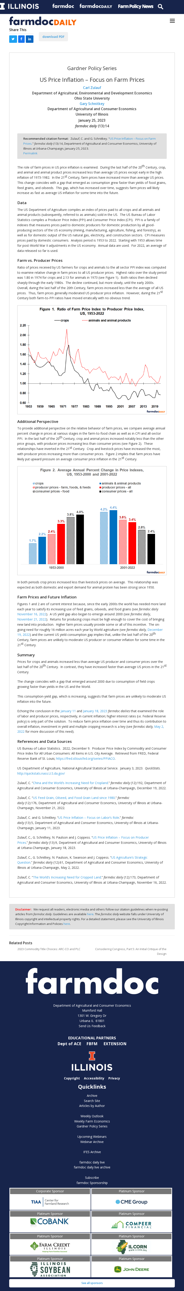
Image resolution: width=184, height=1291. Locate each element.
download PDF (53, 36)
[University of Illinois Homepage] (92, 1061)
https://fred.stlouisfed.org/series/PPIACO (85, 758)
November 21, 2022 (31, 619)
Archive (92, 1095)
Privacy (114, 1078)
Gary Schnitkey (92, 103)
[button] (172, 21)
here (90, 914)
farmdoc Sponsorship (92, 1183)
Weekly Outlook (92, 1116)
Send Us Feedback (92, 1026)
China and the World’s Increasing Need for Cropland (70, 783)
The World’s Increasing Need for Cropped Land (67, 877)
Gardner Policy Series (92, 1126)
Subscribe (92, 1177)
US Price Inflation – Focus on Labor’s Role (88, 817)
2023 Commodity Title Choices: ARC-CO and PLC (49, 949)
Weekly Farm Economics (92, 1121)
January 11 (68, 711)
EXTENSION (115, 1043)
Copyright (72, 1078)
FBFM (92, 1043)
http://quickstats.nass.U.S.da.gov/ (41, 773)
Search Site (92, 1101)
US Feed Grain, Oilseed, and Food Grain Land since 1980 (74, 798)
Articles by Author (92, 1106)
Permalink (30, 153)
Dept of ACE (69, 1043)
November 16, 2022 (31, 614)
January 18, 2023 (95, 711)
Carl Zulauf (92, 87)
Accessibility (94, 1078)
